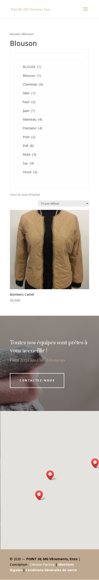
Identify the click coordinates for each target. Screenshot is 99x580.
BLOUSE (32, 67)
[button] (40, 495)
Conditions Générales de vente (51, 570)
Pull (28, 145)
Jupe (29, 110)
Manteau (32, 119)
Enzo (32, 360)
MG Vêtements (52, 360)
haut (29, 102)
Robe (29, 154)
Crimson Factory (42, 564)
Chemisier (33, 84)
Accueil (15, 34)
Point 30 (17, 360)
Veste (30, 172)
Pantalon (32, 128)
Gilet (29, 93)
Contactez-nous (37, 380)
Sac (28, 163)
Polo (29, 137)
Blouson (32, 75)
